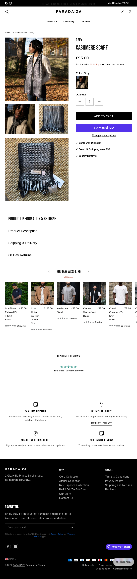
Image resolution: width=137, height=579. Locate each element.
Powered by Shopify (35, 565)
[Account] (122, 12)
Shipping (94, 64)
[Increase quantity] (99, 102)
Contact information (122, 569)
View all (68, 277)
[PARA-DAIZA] (68, 12)
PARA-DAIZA (19, 565)
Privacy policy (105, 565)
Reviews (110, 489)
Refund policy (89, 565)
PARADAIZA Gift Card (73, 489)
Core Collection (69, 476)
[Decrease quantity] (80, 102)
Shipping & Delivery (22, 243)
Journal (85, 21)
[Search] (7, 12)
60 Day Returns (20, 255)
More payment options (104, 135)
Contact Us (66, 498)
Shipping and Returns (118, 485)
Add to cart (103, 116)
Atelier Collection (69, 481)
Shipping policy (103, 569)
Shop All (52, 21)
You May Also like (68, 271)
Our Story (68, 21)
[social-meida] (8, 546)
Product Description (22, 231)
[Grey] (82, 82)
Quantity (81, 94)
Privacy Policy (114, 481)
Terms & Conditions (117, 476)
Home (8, 33)
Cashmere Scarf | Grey (23, 33)
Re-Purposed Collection (74, 485)
